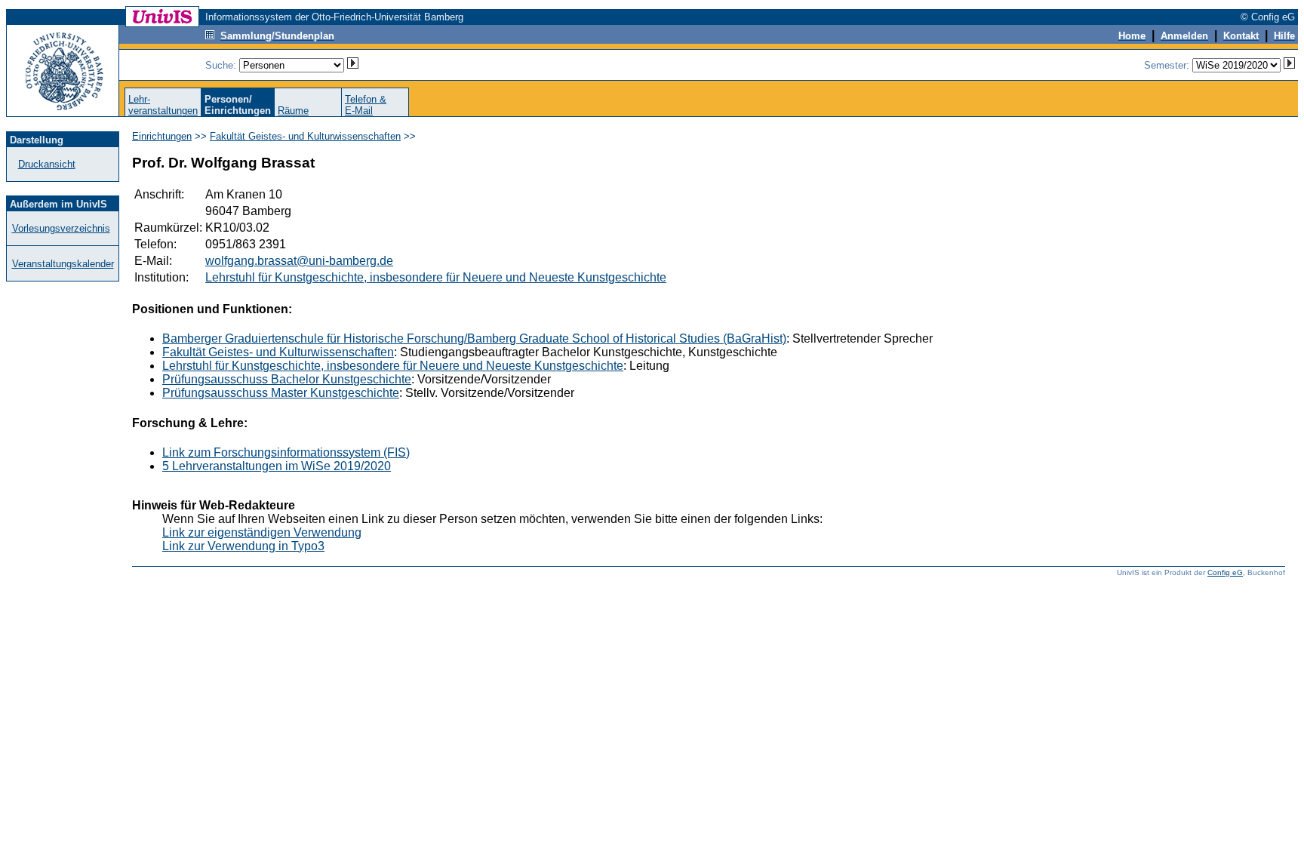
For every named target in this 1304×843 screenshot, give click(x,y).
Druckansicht (46, 164)
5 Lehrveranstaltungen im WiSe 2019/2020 (276, 466)
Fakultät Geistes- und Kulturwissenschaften (305, 136)
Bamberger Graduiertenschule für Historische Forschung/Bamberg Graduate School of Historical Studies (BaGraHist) (474, 338)
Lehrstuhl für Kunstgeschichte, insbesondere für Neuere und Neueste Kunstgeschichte (435, 277)
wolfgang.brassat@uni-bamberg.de (299, 260)
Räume (293, 110)
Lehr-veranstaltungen (163, 105)
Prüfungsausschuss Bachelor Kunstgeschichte (286, 379)
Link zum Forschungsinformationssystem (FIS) (286, 452)
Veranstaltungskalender (63, 263)
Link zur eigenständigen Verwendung (261, 532)
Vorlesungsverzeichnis (61, 228)
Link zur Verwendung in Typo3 (243, 546)
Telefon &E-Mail (365, 105)
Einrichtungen (162, 136)
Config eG (1225, 572)
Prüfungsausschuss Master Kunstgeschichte (280, 392)
